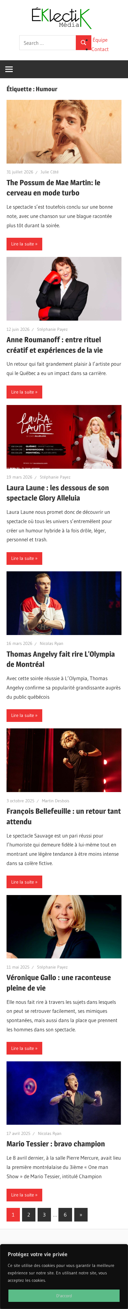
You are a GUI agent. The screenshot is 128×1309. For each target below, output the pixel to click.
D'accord (64, 1295)
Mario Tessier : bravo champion (56, 1143)
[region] (64, 1276)
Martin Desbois (55, 801)
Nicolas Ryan (51, 643)
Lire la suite (22, 244)
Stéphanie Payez (52, 329)
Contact (100, 49)
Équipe (100, 39)
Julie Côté (50, 172)
